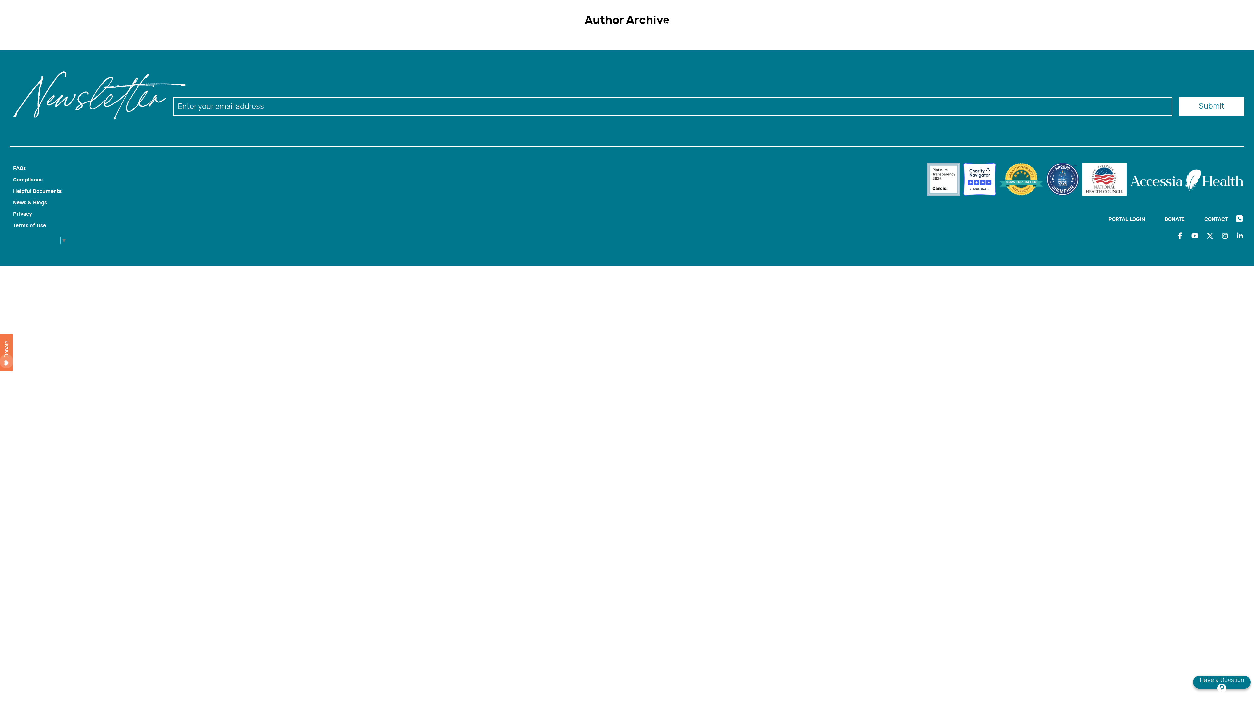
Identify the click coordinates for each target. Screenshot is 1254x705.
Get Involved (819, 23)
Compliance (28, 180)
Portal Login (724, 12)
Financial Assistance (692, 23)
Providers (779, 23)
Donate (772, 12)
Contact (814, 12)
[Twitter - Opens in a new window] (1210, 236)
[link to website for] (945, 180)
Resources (743, 23)
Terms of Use (29, 225)
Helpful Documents (37, 191)
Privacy (22, 214)
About (854, 23)
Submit (1211, 106)
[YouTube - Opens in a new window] (1195, 236)
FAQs (19, 168)
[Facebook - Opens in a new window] (1180, 236)
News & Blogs (30, 202)
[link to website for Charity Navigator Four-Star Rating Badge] (981, 180)
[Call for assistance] (837, 13)
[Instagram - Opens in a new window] (1225, 236)
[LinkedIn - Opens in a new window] (1240, 236)
